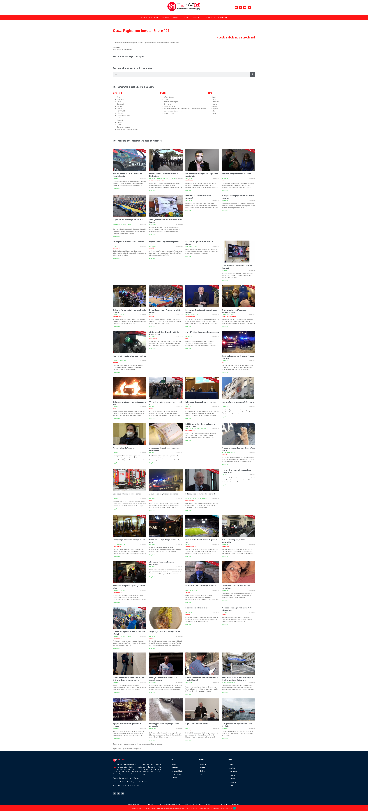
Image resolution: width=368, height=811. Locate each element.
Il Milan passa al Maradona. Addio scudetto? (128, 242)
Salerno (214, 106)
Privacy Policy (169, 113)
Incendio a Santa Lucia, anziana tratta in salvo (238, 402)
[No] (365, 808)
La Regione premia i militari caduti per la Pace (129, 540)
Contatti (223, 18)
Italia (213, 111)
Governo (229, 316)
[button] (249, 7)
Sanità (155, 338)
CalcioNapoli (116, 248)
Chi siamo (167, 104)
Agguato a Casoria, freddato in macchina (163, 494)
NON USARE (121, 111)
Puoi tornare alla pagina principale (128, 56)
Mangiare (151, 638)
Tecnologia (120, 99)
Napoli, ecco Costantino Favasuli (196, 724)
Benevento (215, 102)
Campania (215, 109)
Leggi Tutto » (116, 188)
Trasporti (192, 430)
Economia (165, 18)
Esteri (119, 118)
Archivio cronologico (171, 102)
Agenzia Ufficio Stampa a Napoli (127, 129)
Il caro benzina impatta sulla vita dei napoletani (129, 356)
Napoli (214, 97)
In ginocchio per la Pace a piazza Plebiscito (128, 220)
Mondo (214, 113)
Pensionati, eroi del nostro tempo (196, 608)
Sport (175, 18)
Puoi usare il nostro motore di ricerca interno (133, 68)
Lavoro (151, 338)
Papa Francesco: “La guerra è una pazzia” (164, 242)
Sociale (119, 106)
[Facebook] (236, 7)
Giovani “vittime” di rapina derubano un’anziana (202, 332)
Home (174, 764)
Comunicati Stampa (123, 127)
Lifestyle (195, 18)
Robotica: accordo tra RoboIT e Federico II (200, 494)
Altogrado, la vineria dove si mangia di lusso (164, 632)
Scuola (192, 500)
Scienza (187, 500)
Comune (162, 180)
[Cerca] (252, 74)
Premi (114, 546)
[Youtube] (244, 7)
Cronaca (144, 18)
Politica (154, 18)
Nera (191, 180)
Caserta (214, 104)
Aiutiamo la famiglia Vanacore (123, 448)
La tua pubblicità (169, 106)
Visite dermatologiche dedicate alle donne (236, 174)
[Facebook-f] (118, 793)
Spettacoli (120, 104)
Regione (192, 316)
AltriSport (151, 316)
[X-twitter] (240, 7)
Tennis (119, 97)
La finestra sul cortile (124, 115)
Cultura (185, 18)
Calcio (187, 546)
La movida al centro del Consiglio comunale (200, 586)
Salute (223, 180)
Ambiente (152, 180)
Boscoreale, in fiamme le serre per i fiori (127, 494)
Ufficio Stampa (211, 18)
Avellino (214, 99)
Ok (234, 808)
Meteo (151, 730)
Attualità (157, 180)
